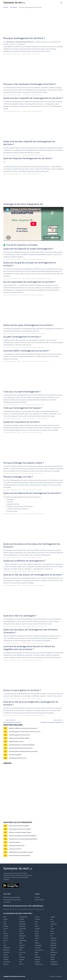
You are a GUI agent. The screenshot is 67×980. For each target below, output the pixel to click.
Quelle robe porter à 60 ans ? (16, 741)
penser (5, 955)
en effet (21, 919)
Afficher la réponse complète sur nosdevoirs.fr (33, 660)
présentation (23, 940)
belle (4, 945)
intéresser (53, 938)
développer (22, 936)
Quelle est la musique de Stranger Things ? (20, 832)
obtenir (5, 933)
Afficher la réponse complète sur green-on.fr (32, 489)
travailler (6, 957)
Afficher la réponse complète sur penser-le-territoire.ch (35, 626)
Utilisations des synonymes (11, 897)
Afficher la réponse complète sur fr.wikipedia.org (33, 155)
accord (21, 964)
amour (37, 926)
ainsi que (37, 959)
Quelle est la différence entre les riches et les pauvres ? (23, 728)
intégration (6, 947)
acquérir (21, 959)
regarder (53, 955)
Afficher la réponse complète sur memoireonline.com (34, 333)
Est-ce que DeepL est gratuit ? (12, 722)
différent (53, 940)
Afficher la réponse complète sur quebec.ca (32, 698)
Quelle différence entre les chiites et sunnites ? (21, 852)
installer (37, 929)
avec (20, 955)
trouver (5, 929)
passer (53, 957)
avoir (4, 921)
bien (36, 924)
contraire (37, 919)
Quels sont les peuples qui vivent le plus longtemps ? (23, 835)
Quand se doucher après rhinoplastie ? (19, 826)
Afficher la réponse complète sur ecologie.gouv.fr (33, 347)
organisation (39, 964)
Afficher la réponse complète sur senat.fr (32, 53)
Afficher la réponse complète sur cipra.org (32, 94)
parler (36, 952)
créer (4, 924)
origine (37, 936)
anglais (53, 917)
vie (4, 943)
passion (5, 964)
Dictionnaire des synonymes (12, 900)
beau (20, 950)
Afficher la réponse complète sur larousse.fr (32, 571)
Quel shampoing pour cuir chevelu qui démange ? (22, 745)
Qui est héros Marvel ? (15, 842)
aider (20, 943)
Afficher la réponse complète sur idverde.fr (32, 473)
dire (52, 926)
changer (21, 938)
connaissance (39, 950)
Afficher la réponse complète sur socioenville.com (33, 715)
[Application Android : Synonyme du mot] (11, 885)
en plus (37, 917)
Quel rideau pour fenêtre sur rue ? (18, 758)
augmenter (22, 929)
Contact (37, 897)
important (54, 924)
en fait (52, 929)
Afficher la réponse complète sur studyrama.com (33, 513)
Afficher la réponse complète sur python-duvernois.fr (34, 259)
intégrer (21, 947)
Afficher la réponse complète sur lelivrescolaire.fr (33, 643)
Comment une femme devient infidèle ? (19, 738)
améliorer (22, 957)
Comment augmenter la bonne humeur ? (19, 735)
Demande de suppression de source (13, 53)
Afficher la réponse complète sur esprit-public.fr (33, 585)
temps (37, 931)
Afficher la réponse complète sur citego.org (32, 432)
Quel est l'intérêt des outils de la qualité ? (19, 855)
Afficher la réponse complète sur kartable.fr (32, 111)
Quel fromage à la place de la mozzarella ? (20, 829)
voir (4, 931)
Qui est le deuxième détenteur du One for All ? (21, 748)
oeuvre (37, 938)
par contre (22, 952)
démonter (53, 947)
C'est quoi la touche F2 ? (15, 849)
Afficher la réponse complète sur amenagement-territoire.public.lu (37, 278)
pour (36, 921)
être (52, 919)
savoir (52, 933)
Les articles (6, 902)
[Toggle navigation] (61, 2)
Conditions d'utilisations (55, 976)
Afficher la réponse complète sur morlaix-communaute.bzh (35, 418)
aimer (21, 931)
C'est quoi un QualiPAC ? (15, 755)
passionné (6, 962)
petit (52, 931)
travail (52, 921)
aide (36, 940)
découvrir (22, 945)
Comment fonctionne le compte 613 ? (52, 722)
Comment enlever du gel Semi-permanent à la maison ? (23, 751)
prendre (5, 926)
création (5, 959)
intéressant (38, 945)
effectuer (6, 950)
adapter (37, 962)
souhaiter (53, 943)
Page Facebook (39, 900)
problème (22, 921)
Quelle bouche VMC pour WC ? (17, 845)
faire (4, 917)
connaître (38, 947)
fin (51, 936)
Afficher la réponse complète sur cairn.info (32, 174)
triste (36, 955)
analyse (21, 933)
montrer (5, 936)
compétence (54, 964)
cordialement (23, 917)
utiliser (37, 933)
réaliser (37, 943)
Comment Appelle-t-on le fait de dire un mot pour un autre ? (24, 731)
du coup (5, 938)
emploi (53, 950)
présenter (53, 945)
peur (20, 962)
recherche (6, 952)
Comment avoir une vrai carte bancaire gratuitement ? (23, 839)
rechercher (54, 962)
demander (22, 924)
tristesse (37, 957)
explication (54, 952)
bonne (5, 940)
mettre (5, 919)
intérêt (52, 959)
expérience (22, 926)
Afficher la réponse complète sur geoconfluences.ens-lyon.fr (36, 361)
